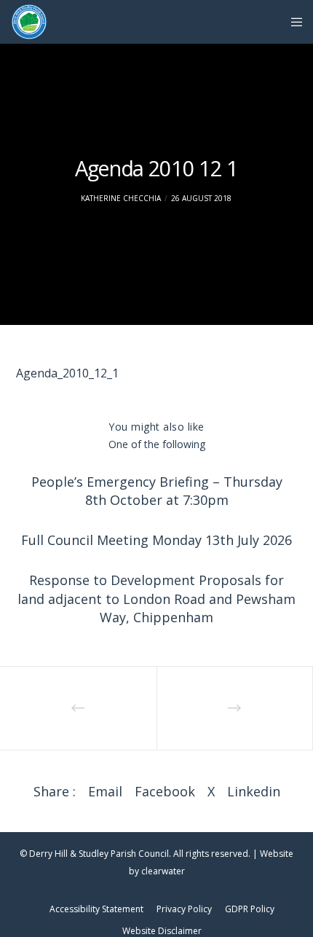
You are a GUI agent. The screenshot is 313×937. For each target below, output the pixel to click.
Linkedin (253, 791)
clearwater (163, 871)
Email (105, 791)
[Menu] (292, 22)
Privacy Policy (184, 909)
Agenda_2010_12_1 (67, 373)
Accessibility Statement (96, 909)
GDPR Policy (249, 909)
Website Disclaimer (162, 931)
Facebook (165, 791)
